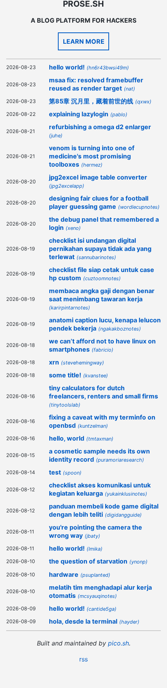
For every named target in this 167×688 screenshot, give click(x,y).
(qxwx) (143, 102)
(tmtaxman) (99, 439)
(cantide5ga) (102, 609)
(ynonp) (138, 562)
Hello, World (66, 438)
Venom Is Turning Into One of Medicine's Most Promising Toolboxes (91, 156)
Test (55, 472)
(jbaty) (92, 536)
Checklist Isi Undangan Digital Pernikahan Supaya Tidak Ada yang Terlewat (100, 248)
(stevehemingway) (82, 363)
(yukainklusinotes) (126, 494)
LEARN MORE (83, 41)
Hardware (63, 574)
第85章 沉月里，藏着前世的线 (91, 101)
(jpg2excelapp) (66, 186)
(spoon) (72, 473)
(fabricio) (102, 350)
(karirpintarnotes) (69, 308)
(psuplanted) (95, 575)
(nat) (129, 89)
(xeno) (73, 228)
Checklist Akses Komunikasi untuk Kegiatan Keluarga (100, 489)
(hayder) (129, 622)
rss (83, 659)
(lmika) (95, 549)
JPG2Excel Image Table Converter (98, 177)
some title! (65, 375)
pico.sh (118, 643)
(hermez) (92, 165)
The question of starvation (88, 561)
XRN (54, 362)
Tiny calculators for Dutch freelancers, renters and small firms (103, 392)
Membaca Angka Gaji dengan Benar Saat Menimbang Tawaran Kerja (102, 295)
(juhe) (56, 136)
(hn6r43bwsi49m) (108, 68)
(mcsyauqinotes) (97, 596)
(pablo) (118, 114)
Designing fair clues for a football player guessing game (98, 202)
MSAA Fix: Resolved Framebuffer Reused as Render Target (96, 84)
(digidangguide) (123, 515)
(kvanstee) (95, 376)
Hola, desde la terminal (83, 621)
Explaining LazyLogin (78, 114)
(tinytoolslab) (64, 405)
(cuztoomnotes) (102, 278)
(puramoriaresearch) (120, 460)
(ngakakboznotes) (119, 329)
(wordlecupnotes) (139, 207)
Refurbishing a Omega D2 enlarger (100, 127)
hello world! (67, 67)
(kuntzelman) (93, 426)
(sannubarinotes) (96, 257)
